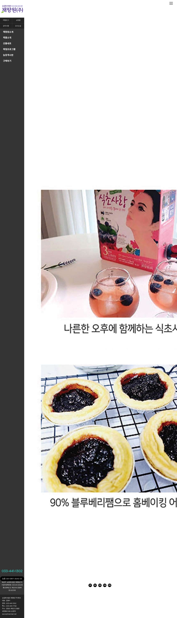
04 (108, 585)
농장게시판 (8, 55)
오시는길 (18, 26)
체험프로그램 (9, 49)
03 (103, 585)
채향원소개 (8, 32)
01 (90, 585)
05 (113, 585)
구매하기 (7, 61)
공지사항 (6, 26)
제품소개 (7, 37)
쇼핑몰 (18, 20)
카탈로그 (6, 20)
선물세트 (7, 43)
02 (97, 585)
